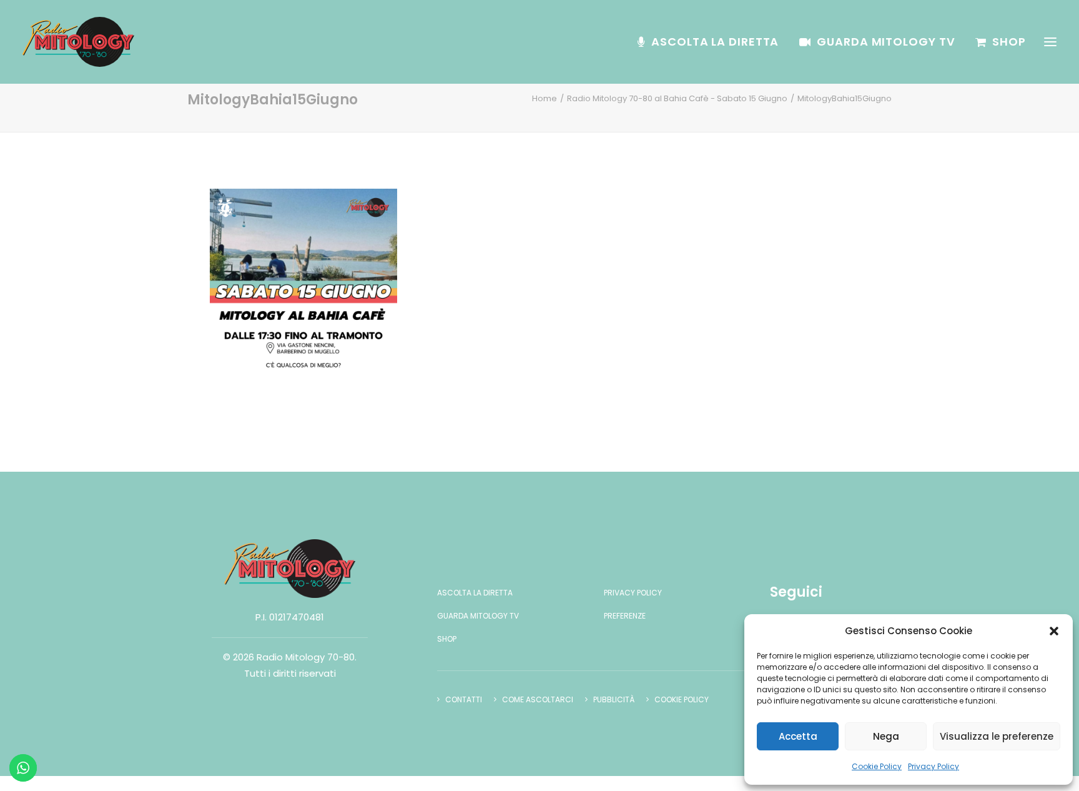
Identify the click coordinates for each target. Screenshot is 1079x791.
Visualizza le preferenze (996, 736)
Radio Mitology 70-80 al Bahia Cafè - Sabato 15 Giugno (677, 98)
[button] (1054, 631)
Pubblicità (613, 699)
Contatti (463, 699)
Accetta (798, 736)
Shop (1009, 41)
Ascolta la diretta (715, 41)
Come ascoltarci (537, 699)
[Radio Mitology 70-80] (78, 42)
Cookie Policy (877, 766)
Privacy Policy (933, 766)
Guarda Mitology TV (886, 41)
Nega (886, 736)
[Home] (289, 568)
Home (544, 98)
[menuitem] (712, 42)
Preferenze (625, 615)
